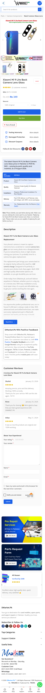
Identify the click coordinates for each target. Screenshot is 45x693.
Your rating (8, 439)
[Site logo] (22, 3)
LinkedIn (34, 349)
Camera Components (14, 16)
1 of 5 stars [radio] (16, 439)
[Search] (39, 9)
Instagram (8, 349)
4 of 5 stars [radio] (21, 439)
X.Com (20, 349)
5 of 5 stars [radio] (23, 439)
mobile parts (25, 355)
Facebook (11, 352)
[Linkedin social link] (22, 626)
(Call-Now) (18, 669)
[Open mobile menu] (4, 3)
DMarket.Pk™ (11, 680)
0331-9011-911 (20, 674)
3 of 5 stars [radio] (19, 439)
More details (34, 142)
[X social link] (6, 626)
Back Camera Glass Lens (33, 16)
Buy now (22, 118)
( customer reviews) (19, 87)
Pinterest (27, 349)
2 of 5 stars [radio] (18, 439)
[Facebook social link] (22, 148)
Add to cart (22, 112)
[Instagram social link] (26, 148)
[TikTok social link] (34, 148)
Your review (9, 443)
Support (5, 638)
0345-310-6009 (7, 674)
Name (6, 468)
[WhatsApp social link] (25, 626)
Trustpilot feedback (18, 342)
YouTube (30, 347)
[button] (3, 40)
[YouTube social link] (30, 148)
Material (5, 101)
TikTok (15, 349)
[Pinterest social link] (18, 626)
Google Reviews (10, 344)
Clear (34, 105)
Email (6, 477)
